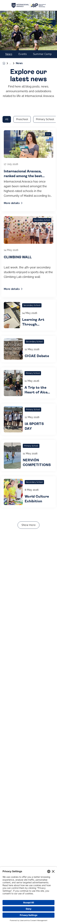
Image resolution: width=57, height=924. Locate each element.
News (8, 54)
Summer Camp (42, 54)
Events (23, 54)
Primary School (45, 119)
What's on (13, 63)
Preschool (22, 119)
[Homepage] (6, 63)
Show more (29, 524)
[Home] (29, 5)
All (6, 119)
